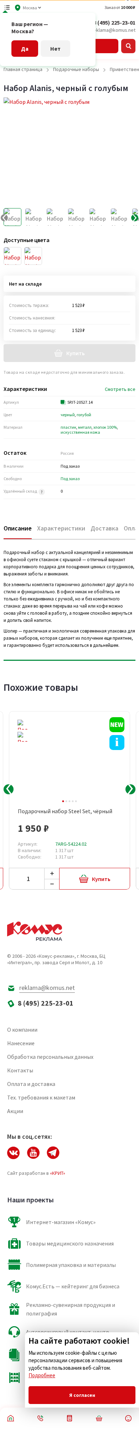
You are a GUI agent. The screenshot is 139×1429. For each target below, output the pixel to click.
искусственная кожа (80, 432)
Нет (55, 48)
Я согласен (82, 1395)
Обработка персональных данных (50, 1056)
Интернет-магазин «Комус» (61, 1222)
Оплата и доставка (31, 1083)
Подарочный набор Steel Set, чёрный (65, 811)
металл (85, 427)
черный (68, 414)
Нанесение (21, 1043)
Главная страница (23, 69)
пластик (68, 427)
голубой (84, 414)
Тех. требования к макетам (41, 1097)
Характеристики (61, 528)
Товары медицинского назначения (70, 1243)
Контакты (20, 1070)
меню (7, 7)
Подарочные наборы (76, 69)
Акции (15, 1110)
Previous (9, 789)
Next (130, 789)
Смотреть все (120, 389)
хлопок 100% (105, 427)
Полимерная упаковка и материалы (71, 1264)
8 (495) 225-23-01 (114, 22)
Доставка (104, 528)
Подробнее (42, 1375)
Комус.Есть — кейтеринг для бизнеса (72, 1286)
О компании (22, 1029)
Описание (18, 528)
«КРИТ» (57, 1173)
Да (25, 48)
